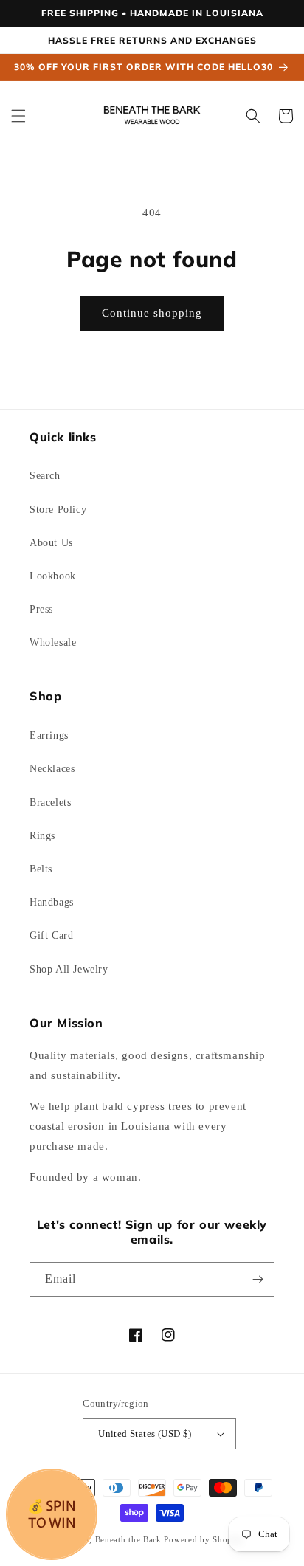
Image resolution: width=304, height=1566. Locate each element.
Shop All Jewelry (69, 969)
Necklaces (52, 768)
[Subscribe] (257, 1279)
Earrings (49, 735)
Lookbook (53, 576)
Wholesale (53, 642)
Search (45, 475)
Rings (42, 835)
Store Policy (58, 509)
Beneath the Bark (128, 1539)
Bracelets (50, 802)
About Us (51, 542)
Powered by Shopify (203, 1539)
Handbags (52, 902)
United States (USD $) (144, 1433)
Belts (41, 869)
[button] (18, 116)
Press (41, 609)
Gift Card (51, 935)
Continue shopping (152, 313)
